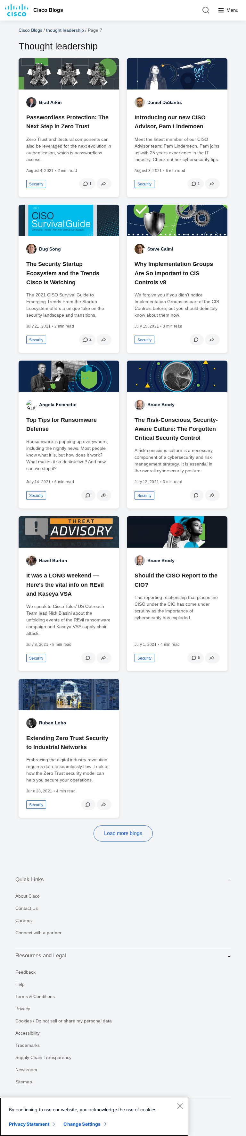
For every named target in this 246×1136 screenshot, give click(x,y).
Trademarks (27, 1045)
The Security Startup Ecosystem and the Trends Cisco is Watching (62, 273)
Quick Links (29, 879)
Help (20, 984)
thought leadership (65, 30)
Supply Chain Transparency (43, 1057)
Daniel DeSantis (164, 102)
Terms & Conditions (35, 996)
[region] (94, 1117)
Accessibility (27, 1033)
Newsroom (26, 1069)
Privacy (22, 1008)
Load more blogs (123, 833)
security (36, 184)
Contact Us (26, 908)
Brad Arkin (50, 102)
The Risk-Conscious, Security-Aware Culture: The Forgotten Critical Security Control (176, 429)
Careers (23, 920)
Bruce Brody (161, 404)
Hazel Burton (53, 560)
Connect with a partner (38, 932)
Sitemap (23, 1081)
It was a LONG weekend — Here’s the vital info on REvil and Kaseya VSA (65, 584)
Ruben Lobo (52, 722)
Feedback (25, 972)
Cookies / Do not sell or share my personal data (63, 1020)
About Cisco (27, 896)
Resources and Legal (40, 955)
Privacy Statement (29, 1124)
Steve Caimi (160, 249)
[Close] (180, 1106)
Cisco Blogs (48, 10)
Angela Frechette (58, 404)
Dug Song (50, 249)
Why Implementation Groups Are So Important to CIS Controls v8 (174, 273)
